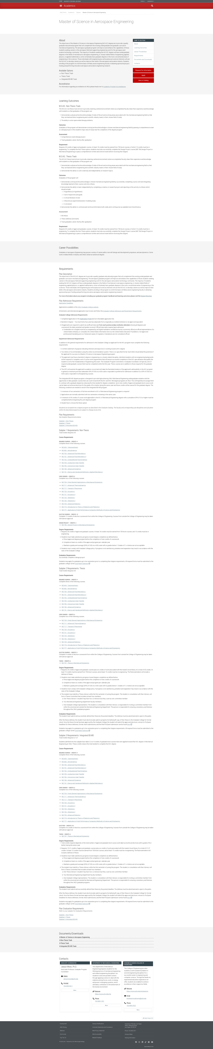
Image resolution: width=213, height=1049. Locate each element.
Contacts (137, 63)
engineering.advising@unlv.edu (136, 998)
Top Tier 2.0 (63, 1037)
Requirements (138, 55)
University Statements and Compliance (102, 1027)
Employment (63, 1023)
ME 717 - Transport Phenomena (72, 488)
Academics (71, 12)
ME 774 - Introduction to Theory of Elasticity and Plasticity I (81, 507)
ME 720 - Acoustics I (68, 491)
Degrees (78, 12)
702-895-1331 (99, 1001)
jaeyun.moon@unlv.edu (70, 979)
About (136, 44)
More (74, 990)
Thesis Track (65, 943)
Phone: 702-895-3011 (130, 1030)
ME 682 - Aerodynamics (69, 450)
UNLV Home (63, 12)
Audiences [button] (150, 1)
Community (63, 1034)
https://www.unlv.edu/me (103, 994)
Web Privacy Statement (98, 1030)
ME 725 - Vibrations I (68, 498)
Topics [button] (142, 1)
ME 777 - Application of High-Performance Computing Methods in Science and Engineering (91, 510)
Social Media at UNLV (149, 1046)
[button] (61, 6)
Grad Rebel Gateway (81, 563)
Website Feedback (97, 1037)
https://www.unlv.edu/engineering (137, 991)
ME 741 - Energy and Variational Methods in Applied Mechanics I (82, 472)
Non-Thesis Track (66, 940)
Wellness (62, 1030)
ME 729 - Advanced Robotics (71, 504)
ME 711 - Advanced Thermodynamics (74, 485)
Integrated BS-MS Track (68, 946)
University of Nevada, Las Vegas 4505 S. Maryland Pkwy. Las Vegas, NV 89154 (133, 1025)
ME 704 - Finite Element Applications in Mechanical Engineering (82, 482)
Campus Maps (129, 1034)
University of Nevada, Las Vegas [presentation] (72, 1)
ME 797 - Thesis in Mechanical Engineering (75, 663)
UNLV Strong (63, 1027)
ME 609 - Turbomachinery (70, 447)
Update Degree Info (148, 1018)
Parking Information (130, 1037)
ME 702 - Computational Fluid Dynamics (74, 460)
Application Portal (86, 319)
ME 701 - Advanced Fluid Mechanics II (74, 456)
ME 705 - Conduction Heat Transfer (73, 463)
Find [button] (152, 6)
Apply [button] (143, 75)
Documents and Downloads (143, 59)
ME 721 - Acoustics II (68, 494)
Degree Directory (146, 296)
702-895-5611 (68, 986)
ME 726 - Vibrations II (68, 501)
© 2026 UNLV (62, 1041)
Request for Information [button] (143, 70)
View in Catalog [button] (143, 80)
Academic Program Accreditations (114, 86)
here (128, 724)
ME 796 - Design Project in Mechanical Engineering (78, 525)
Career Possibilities (140, 52)
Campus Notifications (98, 1023)
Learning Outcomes (140, 48)
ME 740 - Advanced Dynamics (71, 469)
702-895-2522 (131, 1005)
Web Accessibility (97, 1034)
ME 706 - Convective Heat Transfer (73, 466)
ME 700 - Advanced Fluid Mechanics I (74, 453)
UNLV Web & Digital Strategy (78, 1041)
